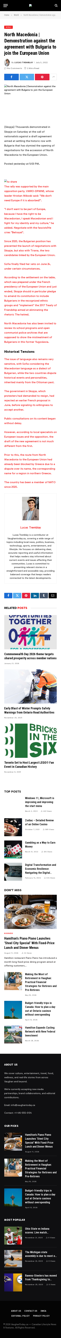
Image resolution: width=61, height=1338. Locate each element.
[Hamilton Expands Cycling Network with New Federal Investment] (13, 1034)
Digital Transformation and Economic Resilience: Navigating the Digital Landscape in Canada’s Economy (40, 872)
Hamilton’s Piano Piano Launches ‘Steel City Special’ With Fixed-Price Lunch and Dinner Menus (29, 943)
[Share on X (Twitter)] (27, 77)
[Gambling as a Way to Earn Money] (13, 849)
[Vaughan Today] (30, 5)
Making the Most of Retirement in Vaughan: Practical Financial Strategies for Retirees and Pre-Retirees (41, 982)
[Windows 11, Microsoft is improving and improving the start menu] (13, 805)
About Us (16, 1311)
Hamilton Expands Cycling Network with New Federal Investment (40, 1031)
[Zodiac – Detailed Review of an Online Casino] (13, 827)
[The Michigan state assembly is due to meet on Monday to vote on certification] (13, 1259)
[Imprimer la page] (10, 181)
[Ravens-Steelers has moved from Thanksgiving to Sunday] (13, 1282)
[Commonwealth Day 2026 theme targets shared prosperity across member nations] (30, 632)
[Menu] (5, 5)
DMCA (43, 1311)
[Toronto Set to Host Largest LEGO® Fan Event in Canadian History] (30, 741)
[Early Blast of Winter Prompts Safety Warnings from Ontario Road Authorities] (30, 686)
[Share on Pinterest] (42, 77)
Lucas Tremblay (23, 62)
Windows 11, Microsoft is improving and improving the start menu (39, 802)
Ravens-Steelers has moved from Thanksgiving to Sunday (41, 1279)
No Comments (14, 68)
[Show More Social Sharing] (53, 77)
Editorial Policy (20, 1316)
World (8, 27)
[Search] (56, 5)
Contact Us (30, 1311)
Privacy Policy (41, 1316)
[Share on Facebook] (11, 77)
